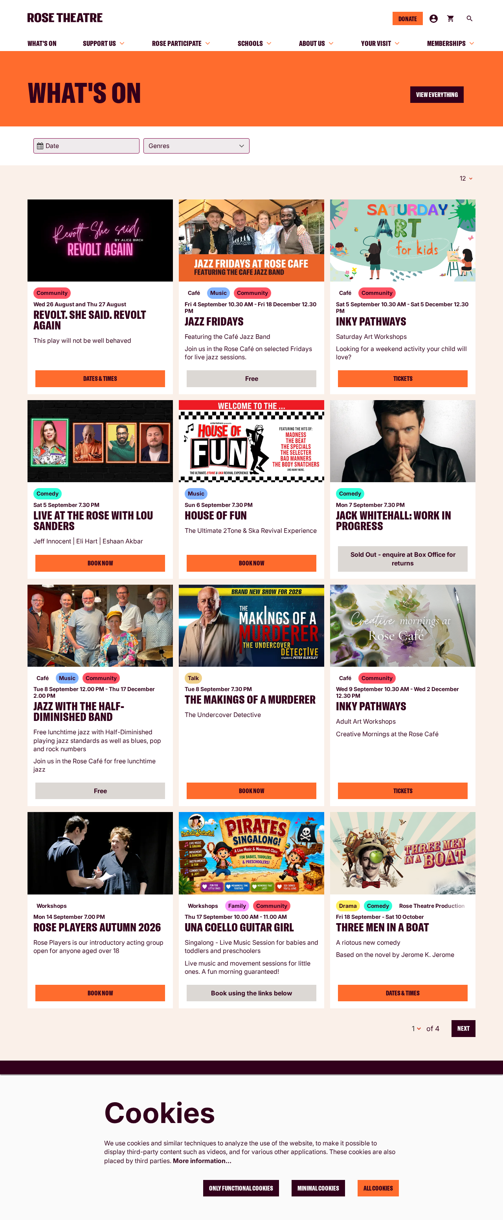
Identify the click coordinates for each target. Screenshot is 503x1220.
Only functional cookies (241, 1188)
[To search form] (469, 18)
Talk (193, 678)
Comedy (48, 493)
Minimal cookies (318, 1188)
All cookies (378, 1188)
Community (52, 292)
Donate (407, 19)
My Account (434, 19)
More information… (202, 1161)
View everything (437, 95)
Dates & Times (100, 378)
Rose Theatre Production (432, 905)
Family (237, 905)
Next (463, 1028)
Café (194, 292)
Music (218, 292)
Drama (348, 905)
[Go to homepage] (68, 18)
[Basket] (451, 18)
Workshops (52, 905)
